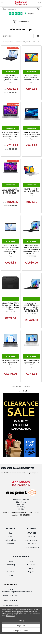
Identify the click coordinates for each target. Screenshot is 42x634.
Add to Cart (10, 71)
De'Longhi (31, 565)
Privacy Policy (10, 616)
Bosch (11, 575)
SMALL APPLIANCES (31, 540)
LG (11, 568)
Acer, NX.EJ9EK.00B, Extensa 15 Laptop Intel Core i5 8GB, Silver (31, 134)
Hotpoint (31, 572)
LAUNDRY (31, 536)
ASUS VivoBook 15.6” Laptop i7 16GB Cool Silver (31, 191)
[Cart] (40, 3)
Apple (11, 561)
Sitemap (10, 544)
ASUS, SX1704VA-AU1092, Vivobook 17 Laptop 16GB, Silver (31, 78)
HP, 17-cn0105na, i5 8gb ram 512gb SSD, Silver (31, 363)
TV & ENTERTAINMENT (32, 547)
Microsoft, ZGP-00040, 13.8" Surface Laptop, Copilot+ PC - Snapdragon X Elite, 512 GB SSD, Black (31, 307)
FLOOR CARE (31, 544)
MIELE (31, 561)
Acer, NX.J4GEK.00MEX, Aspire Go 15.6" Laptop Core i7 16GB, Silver (10, 134)
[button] (38, 36)
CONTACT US (10, 584)
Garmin (31, 568)
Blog (10, 533)
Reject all (21, 625)
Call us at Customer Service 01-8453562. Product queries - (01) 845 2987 (21, 514)
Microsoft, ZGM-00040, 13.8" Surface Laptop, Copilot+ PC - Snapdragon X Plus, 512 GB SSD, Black (31, 250)
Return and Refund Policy (10, 606)
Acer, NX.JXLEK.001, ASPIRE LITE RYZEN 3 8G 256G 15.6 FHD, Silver (10, 191)
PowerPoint (11, 572)
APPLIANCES (31, 533)
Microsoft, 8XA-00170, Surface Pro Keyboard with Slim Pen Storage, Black (10, 306)
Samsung (11, 565)
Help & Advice (10, 540)
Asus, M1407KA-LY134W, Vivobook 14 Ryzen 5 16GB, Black (10, 78)
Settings (21, 620)
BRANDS (10, 536)
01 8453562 (13, 595)
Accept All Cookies (21, 630)
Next (25, 391)
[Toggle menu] (3, 3)
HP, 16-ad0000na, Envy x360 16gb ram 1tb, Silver (10, 363)
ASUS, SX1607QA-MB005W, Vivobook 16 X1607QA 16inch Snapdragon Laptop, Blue (10, 250)
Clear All (35, 42)
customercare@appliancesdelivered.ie (17, 592)
